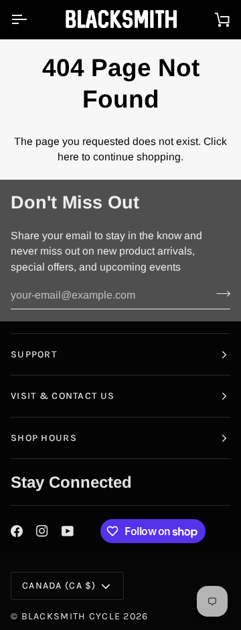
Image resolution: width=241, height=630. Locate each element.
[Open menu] (31, 19)
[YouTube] (68, 531)
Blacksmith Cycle (71, 616)
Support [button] (34, 354)
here (68, 156)
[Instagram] (42, 531)
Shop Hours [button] (44, 438)
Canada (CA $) (59, 585)
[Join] (219, 293)
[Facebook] (17, 531)
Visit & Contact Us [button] (62, 396)
